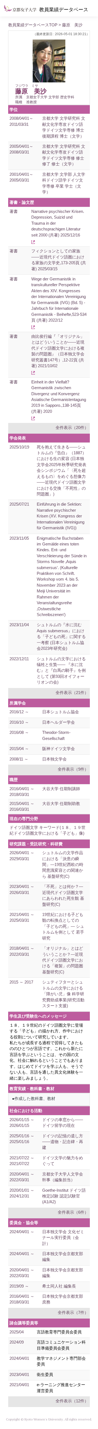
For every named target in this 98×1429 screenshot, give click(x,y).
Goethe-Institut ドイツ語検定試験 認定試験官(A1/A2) (64, 1196)
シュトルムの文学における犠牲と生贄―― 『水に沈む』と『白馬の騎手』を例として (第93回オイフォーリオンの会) (61, 670)
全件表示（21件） (72, 692)
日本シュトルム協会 (60, 711)
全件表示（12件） (72, 1401)
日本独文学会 (54, 759)
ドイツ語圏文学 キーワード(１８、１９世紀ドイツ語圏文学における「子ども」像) (47, 830)
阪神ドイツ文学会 (58, 748)
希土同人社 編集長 (59, 1286)
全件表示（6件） (73, 1212)
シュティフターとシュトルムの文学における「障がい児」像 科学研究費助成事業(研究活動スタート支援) (63, 994)
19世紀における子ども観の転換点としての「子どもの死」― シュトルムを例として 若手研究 (63, 926)
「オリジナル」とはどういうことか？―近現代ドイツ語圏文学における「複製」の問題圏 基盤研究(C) (62, 960)
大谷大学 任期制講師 (61, 788)
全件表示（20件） (72, 427)
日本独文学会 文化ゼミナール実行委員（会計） (63, 1237)
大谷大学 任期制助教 (61, 803)
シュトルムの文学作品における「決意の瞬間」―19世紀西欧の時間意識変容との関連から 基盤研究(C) (62, 864)
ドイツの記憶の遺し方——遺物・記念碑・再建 (62, 1141)
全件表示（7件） (73, 1312)
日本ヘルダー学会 (58, 722)
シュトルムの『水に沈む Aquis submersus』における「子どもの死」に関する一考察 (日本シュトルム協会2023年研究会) (61, 636)
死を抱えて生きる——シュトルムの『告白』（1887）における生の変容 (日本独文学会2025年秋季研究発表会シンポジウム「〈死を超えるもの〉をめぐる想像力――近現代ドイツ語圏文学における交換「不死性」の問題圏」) (61, 470)
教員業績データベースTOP (32, 25)
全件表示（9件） (73, 769)
